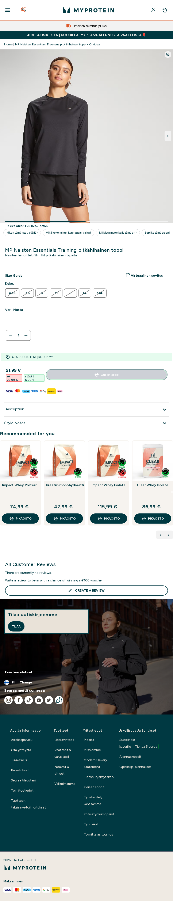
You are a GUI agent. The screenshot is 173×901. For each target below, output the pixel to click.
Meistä (89, 740)
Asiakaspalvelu (21, 740)
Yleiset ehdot (94, 787)
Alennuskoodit (130, 756)
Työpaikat (91, 824)
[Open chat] (59, 700)
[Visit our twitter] (49, 700)
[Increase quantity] (26, 335)
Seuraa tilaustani (23, 780)
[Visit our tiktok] (28, 700)
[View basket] (165, 10)
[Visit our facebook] (18, 700)
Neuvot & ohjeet (61, 770)
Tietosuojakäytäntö (99, 777)
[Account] (154, 10)
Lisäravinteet (64, 740)
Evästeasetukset (18, 672)
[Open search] (23, 10)
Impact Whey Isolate (109, 485)
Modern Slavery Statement (95, 763)
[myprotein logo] (88, 10)
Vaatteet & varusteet (62, 753)
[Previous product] (160, 535)
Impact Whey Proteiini (20, 485)
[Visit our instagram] (8, 700)
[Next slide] (172, 492)
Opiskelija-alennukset (135, 767)
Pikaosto (24, 518)
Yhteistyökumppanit (99, 814)
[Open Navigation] (7, 10)
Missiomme (92, 750)
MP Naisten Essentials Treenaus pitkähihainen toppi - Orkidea (57, 44)
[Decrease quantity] (10, 335)
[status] (18, 335)
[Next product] (169, 535)
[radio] (12, 293)
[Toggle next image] (168, 136)
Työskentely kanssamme (93, 800)
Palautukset (20, 770)
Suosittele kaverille (138, 743)
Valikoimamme (65, 783)
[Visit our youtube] (39, 700)
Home (8, 44)
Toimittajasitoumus (98, 834)
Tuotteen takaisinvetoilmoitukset (28, 804)
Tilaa (16, 626)
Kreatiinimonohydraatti (64, 485)
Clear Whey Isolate (152, 485)
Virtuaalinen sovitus (147, 275)
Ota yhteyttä (21, 750)
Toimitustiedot (22, 790)
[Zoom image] (168, 54)
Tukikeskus (19, 760)
